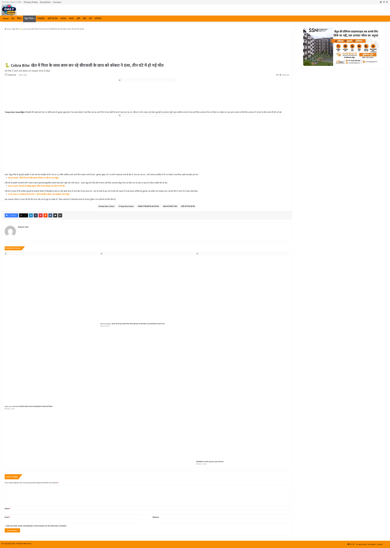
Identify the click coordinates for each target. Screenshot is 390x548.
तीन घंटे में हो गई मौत (188, 206)
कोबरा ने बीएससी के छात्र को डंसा (149, 206)
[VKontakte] (50, 215)
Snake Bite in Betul (107, 206)
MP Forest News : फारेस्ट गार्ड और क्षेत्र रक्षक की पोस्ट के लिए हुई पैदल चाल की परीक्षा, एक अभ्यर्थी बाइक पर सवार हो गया (132, 324)
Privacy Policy (31, 2)
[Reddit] (45, 215)
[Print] (60, 215)
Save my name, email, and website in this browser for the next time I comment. (36, 526)
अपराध (63, 18)
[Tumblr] (36, 215)
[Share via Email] (55, 215)
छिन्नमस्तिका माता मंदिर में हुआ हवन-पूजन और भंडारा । (210, 462)
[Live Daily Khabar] (9, 9)
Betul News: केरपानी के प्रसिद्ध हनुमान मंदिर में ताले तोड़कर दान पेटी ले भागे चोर (36, 186)
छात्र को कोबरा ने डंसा (170, 206)
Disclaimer (45, 2)
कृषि (78, 18)
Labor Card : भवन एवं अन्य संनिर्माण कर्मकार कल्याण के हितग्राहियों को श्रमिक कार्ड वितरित (29, 406)
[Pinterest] (41, 215)
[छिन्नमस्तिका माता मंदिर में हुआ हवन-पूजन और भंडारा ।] (242, 356)
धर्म (90, 18)
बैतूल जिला (28, 18)
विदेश (19, 18)
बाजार (71, 18)
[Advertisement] (147, 46)
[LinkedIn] (31, 215)
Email (7, 517)
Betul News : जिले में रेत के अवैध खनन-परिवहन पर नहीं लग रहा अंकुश (33, 177)
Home (6, 18)
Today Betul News (127, 206)
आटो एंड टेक (53, 18)
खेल (84, 18)
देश (12, 18)
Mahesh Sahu (12, 75)
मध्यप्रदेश (41, 18)
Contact (57, 2)
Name (8, 508)
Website (156, 517)
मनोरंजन (98, 18)
